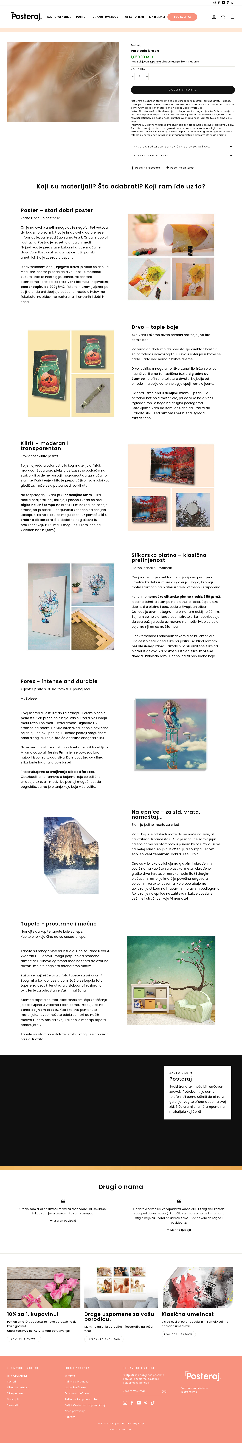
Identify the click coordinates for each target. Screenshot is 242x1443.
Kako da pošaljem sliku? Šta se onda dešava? (173, 146)
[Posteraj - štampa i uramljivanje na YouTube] (139, 1403)
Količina (138, 69)
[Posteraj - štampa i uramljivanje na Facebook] (132, 1403)
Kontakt (70, 1417)
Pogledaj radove (178, 1334)
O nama (70, 1376)
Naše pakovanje (75, 1411)
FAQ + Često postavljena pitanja (85, 1405)
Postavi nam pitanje (151, 155)
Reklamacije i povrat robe (81, 1399)
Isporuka (155, 61)
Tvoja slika (182, 17)
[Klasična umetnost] (198, 1287)
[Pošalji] (164, 1391)
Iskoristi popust (24, 1338)
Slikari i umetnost (106, 17)
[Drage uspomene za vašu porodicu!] (121, 1287)
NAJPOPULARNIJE (59, 17)
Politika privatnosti (77, 1381)
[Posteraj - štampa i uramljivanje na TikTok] (153, 1403)
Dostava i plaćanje (77, 1393)
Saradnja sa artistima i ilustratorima (195, 1390)
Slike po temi (134, 17)
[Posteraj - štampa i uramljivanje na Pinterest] (146, 1403)
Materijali (157, 17)
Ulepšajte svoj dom (104, 1339)
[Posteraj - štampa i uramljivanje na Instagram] (125, 1403)
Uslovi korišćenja (75, 1387)
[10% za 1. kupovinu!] (43, 1287)
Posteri (82, 17)
